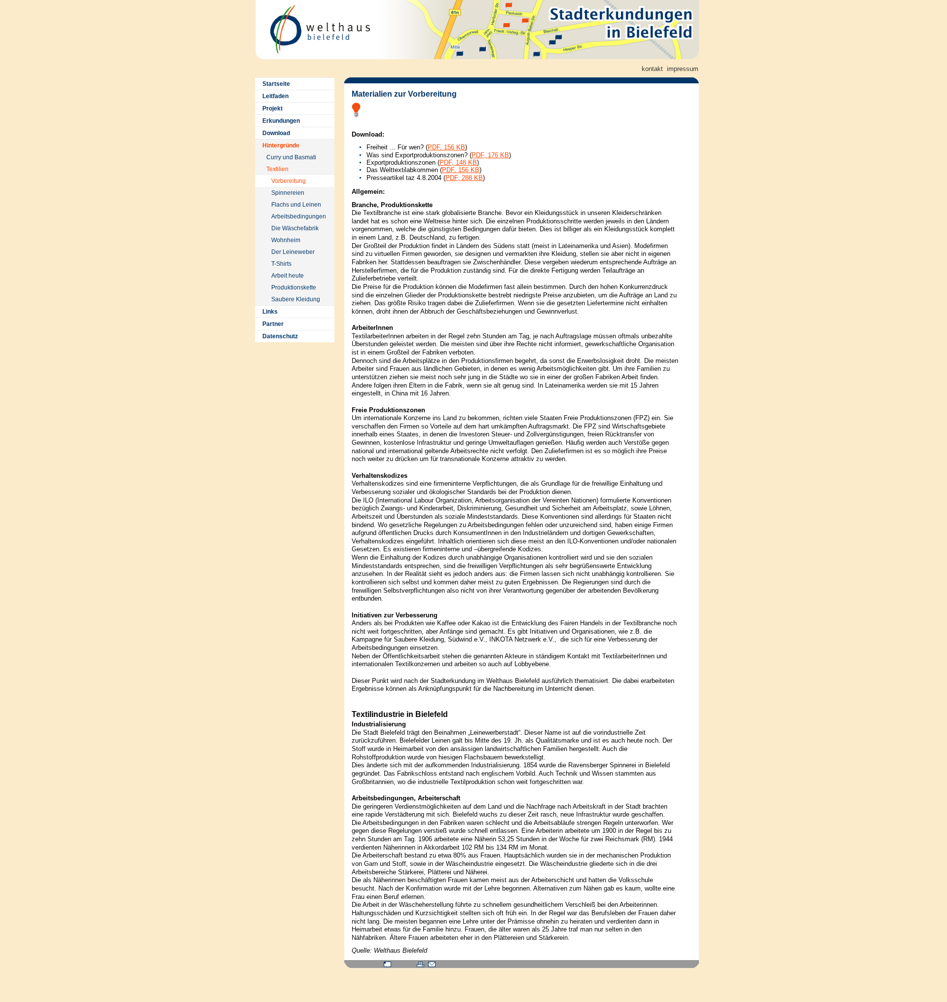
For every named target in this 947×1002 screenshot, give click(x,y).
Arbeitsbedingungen (298, 216)
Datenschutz (280, 336)
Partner (273, 324)
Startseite (276, 83)
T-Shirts (281, 263)
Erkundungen (281, 120)
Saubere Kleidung (295, 299)
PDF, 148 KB (458, 162)
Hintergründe (280, 145)
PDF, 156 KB (446, 147)
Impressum (682, 68)
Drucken (420, 964)
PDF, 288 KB (464, 177)
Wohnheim (285, 240)
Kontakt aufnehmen (432, 964)
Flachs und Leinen (296, 204)
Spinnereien (287, 192)
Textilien (277, 169)
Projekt (272, 108)
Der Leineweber (293, 252)
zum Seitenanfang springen (387, 964)
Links (270, 311)
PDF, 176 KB (490, 155)
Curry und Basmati (291, 157)
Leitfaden (275, 96)
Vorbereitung (288, 181)
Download (276, 133)
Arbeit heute (287, 275)
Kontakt (652, 68)
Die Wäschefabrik (295, 228)
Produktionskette (293, 287)
